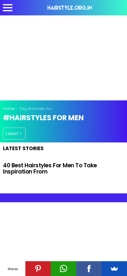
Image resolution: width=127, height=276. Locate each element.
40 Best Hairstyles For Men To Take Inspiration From (50, 168)
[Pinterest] (38, 268)
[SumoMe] (114, 268)
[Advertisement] (63, 56)
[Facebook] (89, 268)
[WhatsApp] (63, 268)
